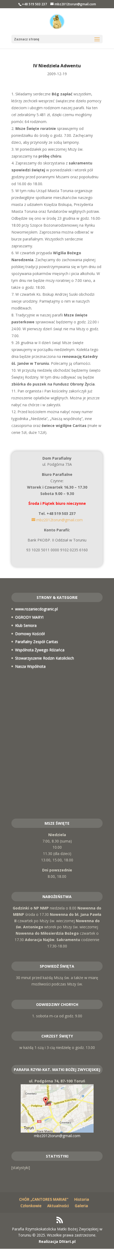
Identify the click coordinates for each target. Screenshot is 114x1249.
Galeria (81, 1205)
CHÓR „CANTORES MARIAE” (43, 1199)
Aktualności (58, 1205)
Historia (81, 1199)
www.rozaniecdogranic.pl (36, 608)
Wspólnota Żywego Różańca (39, 649)
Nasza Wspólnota (30, 666)
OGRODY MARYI (29, 617)
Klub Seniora (26, 625)
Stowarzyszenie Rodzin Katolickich (44, 658)
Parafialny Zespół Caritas (36, 641)
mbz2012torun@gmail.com (57, 1135)
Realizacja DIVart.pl (57, 1241)
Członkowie (30, 1205)
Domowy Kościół (30, 633)
